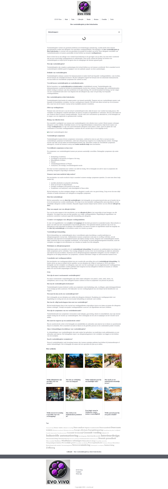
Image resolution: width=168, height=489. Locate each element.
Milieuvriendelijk (50, 441)
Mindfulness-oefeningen (71, 441)
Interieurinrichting (52, 438)
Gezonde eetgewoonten (51, 433)
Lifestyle (80, 19)
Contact (78, 472)
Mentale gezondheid (107, 438)
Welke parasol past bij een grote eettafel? (112, 413)
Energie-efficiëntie (81, 430)
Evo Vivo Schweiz (106, 478)
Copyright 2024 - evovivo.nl (84, 487)
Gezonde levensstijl (75, 433)
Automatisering (49, 427)
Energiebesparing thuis (108, 430)
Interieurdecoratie (93, 436)
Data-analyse (79, 427)
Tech (111, 19)
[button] (119, 32)
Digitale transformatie (92, 427)
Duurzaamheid (105, 427)
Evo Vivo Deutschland (107, 465)
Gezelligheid (117, 430)
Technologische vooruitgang (97, 445)
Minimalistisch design (89, 441)
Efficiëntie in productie (57, 430)
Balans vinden (58, 427)
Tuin (72, 19)
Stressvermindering (81, 445)
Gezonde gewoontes (61, 433)
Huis (66, 19)
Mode (89, 19)
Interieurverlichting (74, 438)
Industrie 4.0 (105, 433)
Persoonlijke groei (68, 443)
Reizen (96, 19)
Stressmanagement (66, 445)
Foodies (104, 19)
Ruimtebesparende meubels (53, 445)
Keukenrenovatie (94, 438)
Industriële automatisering (62, 435)
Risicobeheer (116, 443)
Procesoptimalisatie (95, 443)
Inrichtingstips (83, 436)
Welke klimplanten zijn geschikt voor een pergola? (54, 381)
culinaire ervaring (68, 427)
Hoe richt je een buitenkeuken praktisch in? (74, 414)
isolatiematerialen (84, 438)
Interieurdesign (110, 435)
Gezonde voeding (92, 432)
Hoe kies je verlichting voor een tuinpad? (73, 380)
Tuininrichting (109, 445)
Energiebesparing (95, 430)
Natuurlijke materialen (101, 441)
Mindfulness (57, 441)
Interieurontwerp (63, 438)
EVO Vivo (58, 19)
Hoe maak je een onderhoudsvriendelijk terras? (112, 381)
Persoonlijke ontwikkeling (81, 442)
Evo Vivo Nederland (106, 474)
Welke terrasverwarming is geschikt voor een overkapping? (55, 414)
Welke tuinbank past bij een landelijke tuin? (93, 380)
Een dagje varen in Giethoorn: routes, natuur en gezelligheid (92, 412)
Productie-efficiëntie (107, 442)
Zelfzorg (50, 447)
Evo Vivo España (105, 470)
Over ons (79, 474)
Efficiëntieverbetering (68, 430)
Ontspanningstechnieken (53, 443)
